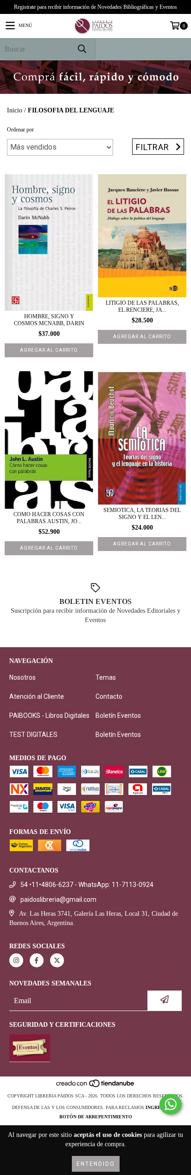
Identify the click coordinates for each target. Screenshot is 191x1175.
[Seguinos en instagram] (16, 960)
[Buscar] (81, 49)
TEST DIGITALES (33, 734)
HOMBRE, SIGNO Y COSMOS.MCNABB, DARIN (49, 320)
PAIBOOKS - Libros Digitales (49, 715)
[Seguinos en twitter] (57, 960)
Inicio (14, 110)
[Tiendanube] (95, 1086)
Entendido (95, 1164)
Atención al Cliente (36, 696)
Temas (106, 677)
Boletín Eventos (118, 715)
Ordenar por (20, 129)
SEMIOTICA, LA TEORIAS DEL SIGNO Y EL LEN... (142, 513)
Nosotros (22, 677)
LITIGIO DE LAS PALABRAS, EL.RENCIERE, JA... (142, 306)
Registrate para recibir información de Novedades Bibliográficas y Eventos (95, 7)
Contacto (109, 696)
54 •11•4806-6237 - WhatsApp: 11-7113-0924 (86, 884)
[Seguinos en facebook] (37, 960)
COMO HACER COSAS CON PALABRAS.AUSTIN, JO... (48, 518)
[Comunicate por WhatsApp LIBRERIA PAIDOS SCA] (170, 1104)
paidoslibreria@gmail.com (58, 899)
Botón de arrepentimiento (95, 1116)
